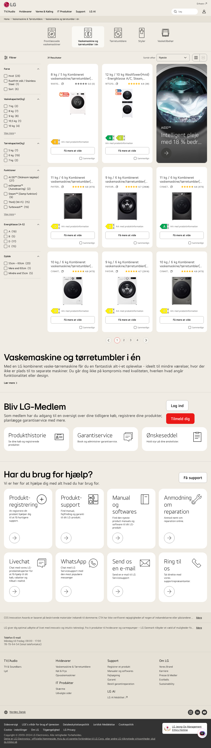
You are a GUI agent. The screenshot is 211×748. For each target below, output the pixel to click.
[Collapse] (22, 68)
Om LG (164, 660)
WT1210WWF (111, 84)
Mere (199, 617)
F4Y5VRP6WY (111, 271)
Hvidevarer (25, 11)
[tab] (52, 36)
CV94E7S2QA (166, 187)
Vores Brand (166, 666)
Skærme (60, 688)
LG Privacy (69, 729)
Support (80, 11)
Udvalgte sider (64, 693)
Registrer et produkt (118, 666)
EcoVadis (164, 679)
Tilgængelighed (51, 729)
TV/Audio (9, 11)
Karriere (163, 671)
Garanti (111, 679)
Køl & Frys (61, 671)
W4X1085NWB (57, 84)
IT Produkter (64, 11)
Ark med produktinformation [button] (75, 142)
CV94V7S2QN (166, 271)
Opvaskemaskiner (65, 675)
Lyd (6, 671)
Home (7, 19)
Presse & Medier (168, 675)
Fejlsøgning (113, 675)
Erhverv (200, 3)
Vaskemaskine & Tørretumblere (28, 19)
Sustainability (166, 683)
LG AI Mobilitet (115, 697)
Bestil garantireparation (120, 683)
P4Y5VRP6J (111, 187)
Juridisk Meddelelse (104, 724)
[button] (184, 12)
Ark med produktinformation (119, 143)
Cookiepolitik (126, 724)
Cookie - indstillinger (15, 729)
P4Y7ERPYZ (57, 187)
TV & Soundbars (12, 666)
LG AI (92, 11)
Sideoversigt (11, 724)
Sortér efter (149, 57)
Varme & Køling (44, 11)
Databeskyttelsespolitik (76, 724)
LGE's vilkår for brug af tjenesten (40, 724)
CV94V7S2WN (57, 271)
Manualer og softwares (120, 671)
